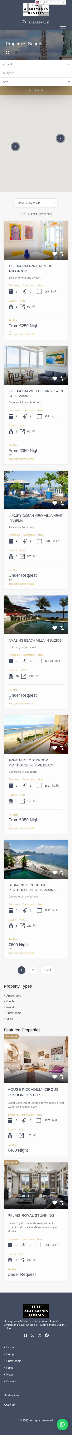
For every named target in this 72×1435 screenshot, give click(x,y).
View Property (36, 252)
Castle (10, 1001)
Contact (11, 1381)
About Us (10, 1405)
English (43, 2)
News (10, 1374)
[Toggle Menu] (63, 26)
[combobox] (36, 64)
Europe (10, 1354)
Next (46, 970)
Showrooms (14, 1013)
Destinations (11, 1395)
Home (10, 1347)
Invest (10, 1007)
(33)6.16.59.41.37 (39, 22)
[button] (62, 1424)
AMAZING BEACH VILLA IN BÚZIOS (35, 640)
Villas (9, 1018)
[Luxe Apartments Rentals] (36, 14)
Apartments (13, 995)
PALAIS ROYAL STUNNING (31, 1215)
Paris (9, 1367)
